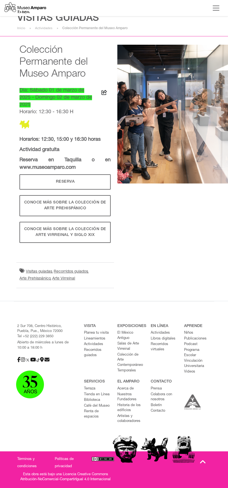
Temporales (126, 371)
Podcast (190, 344)
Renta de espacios (91, 414)
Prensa (156, 389)
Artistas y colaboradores (128, 418)
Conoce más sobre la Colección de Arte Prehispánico (65, 205)
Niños (188, 333)
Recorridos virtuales (159, 347)
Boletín (156, 405)
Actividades (44, 28)
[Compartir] (104, 93)
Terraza (89, 389)
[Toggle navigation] (216, 8)
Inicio (21, 28)
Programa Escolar (191, 352)
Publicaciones (195, 339)
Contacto (158, 411)
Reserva (65, 182)
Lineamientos (94, 339)
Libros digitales (163, 339)
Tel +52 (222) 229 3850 (35, 336)
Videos (189, 372)
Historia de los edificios (129, 408)
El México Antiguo (125, 335)
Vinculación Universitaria (194, 363)
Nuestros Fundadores (127, 397)
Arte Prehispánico (35, 279)
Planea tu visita (96, 333)
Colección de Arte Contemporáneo (130, 360)
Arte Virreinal (63, 279)
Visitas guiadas (39, 272)
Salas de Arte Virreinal (128, 346)
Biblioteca (92, 400)
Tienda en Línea (97, 394)
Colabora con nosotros (161, 397)
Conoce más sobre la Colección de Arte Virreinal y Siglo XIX (65, 232)
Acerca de (125, 389)
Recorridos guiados (71, 272)
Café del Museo (97, 406)
